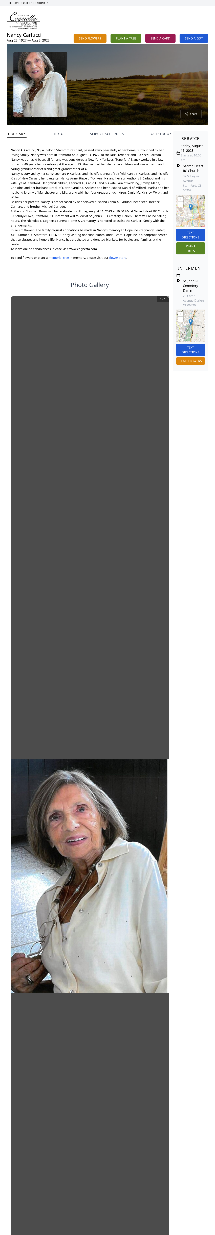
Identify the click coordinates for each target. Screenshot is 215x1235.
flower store (117, 258)
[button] (191, 207)
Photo (57, 134)
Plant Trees (190, 248)
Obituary (16, 134)
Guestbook (161, 134)
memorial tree (59, 258)
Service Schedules (107, 134)
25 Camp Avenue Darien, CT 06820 (194, 300)
